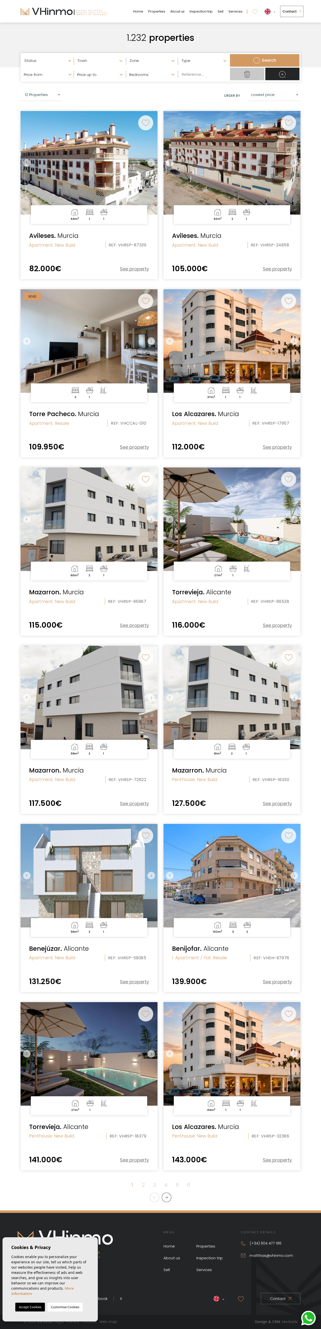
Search (269, 60)
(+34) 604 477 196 (265, 1243)
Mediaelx (289, 1321)
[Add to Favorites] (145, 122)
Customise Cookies (65, 1307)
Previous (26, 163)
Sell (220, 11)
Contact (289, 11)
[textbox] (49, 61)
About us (177, 11)
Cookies (89, 1321)
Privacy (72, 1321)
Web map (108, 1321)
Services (235, 11)
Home (138, 11)
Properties (156, 11)
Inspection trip (201, 11)
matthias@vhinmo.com (271, 1255)
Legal (59, 1321)
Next (152, 163)
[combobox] (48, 60)
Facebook (98, 1298)
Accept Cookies (30, 1307)
